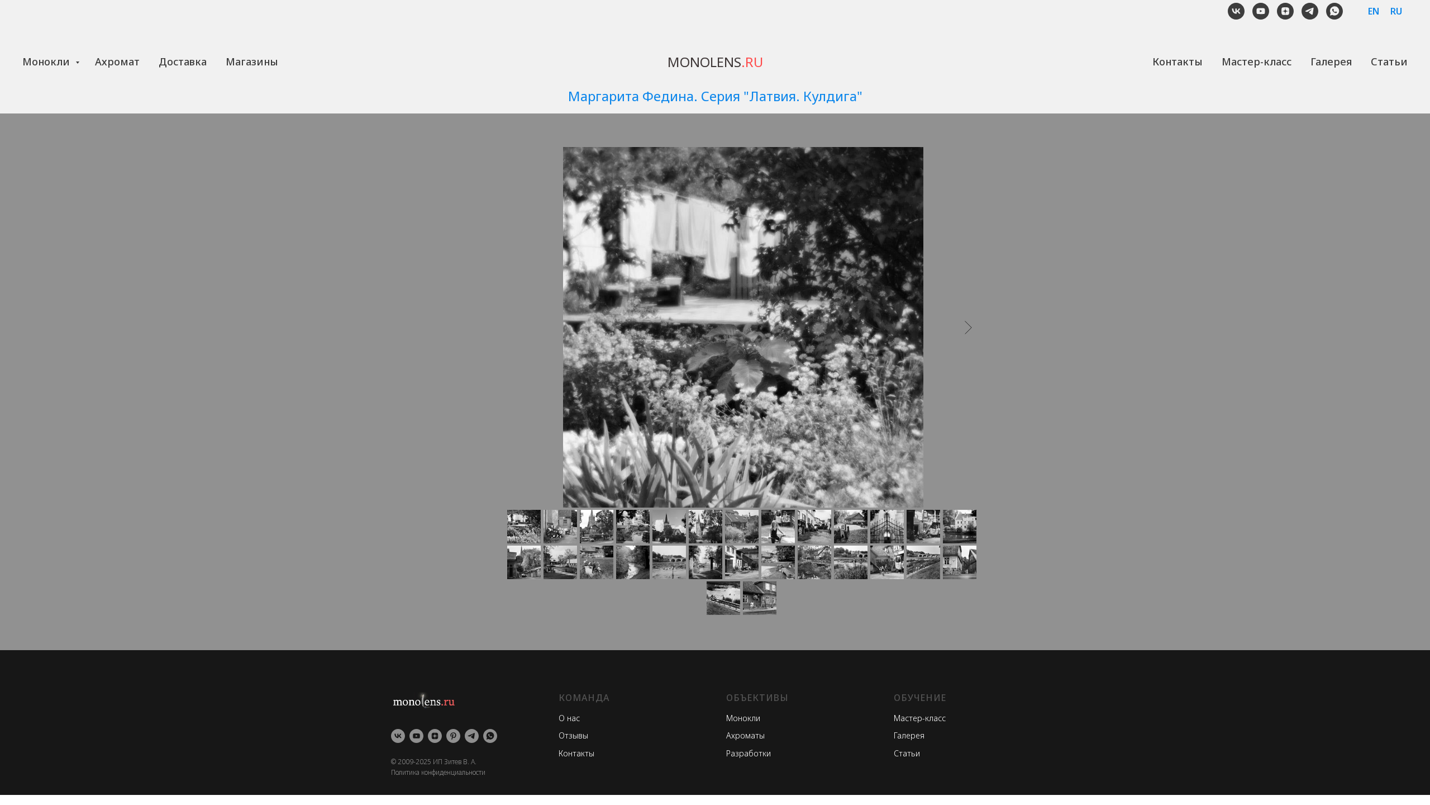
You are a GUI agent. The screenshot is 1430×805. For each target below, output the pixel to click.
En (1373, 11)
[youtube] (1260, 11)
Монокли (47, 61)
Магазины (252, 61)
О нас (569, 718)
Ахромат (117, 61)
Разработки (748, 753)
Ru (1396, 11)
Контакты (1177, 61)
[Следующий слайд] (968, 327)
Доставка (183, 61)
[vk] (1236, 11)
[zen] (1285, 11)
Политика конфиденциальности (438, 772)
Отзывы (573, 735)
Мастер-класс (1256, 61)
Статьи (1389, 61)
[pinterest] (453, 736)
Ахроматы (745, 735)
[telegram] (1310, 11)
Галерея (1331, 61)
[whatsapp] (1334, 11)
